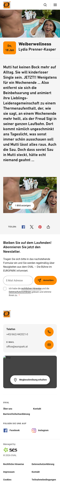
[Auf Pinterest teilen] (40, 226)
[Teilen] (48, 226)
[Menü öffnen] (55, 5)
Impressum (9, 472)
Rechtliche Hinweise (13, 464)
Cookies (7, 479)
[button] (20, 205)
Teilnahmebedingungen (44, 479)
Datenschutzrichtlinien (20, 292)
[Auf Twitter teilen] (31, 226)
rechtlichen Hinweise (31, 288)
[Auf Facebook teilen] (23, 226)
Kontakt (36, 472)
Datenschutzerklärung (43, 464)
